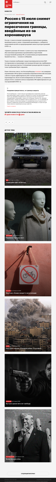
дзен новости (12, 114)
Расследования (10, 456)
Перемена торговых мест (15, 238)
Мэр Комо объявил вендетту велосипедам (21, 293)
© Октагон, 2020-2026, (11, 479)
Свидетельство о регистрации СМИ (44, 479)
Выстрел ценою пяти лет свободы (18, 403)
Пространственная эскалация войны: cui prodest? (23, 348)
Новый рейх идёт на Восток (16, 182)
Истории (8, 290)
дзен (22, 114)
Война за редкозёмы (13, 459)
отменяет (38, 71)
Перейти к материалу (11, 106)
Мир (7, 180)
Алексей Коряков (20, 14)
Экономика (9, 235)
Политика (8, 401)
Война (7, 346)
